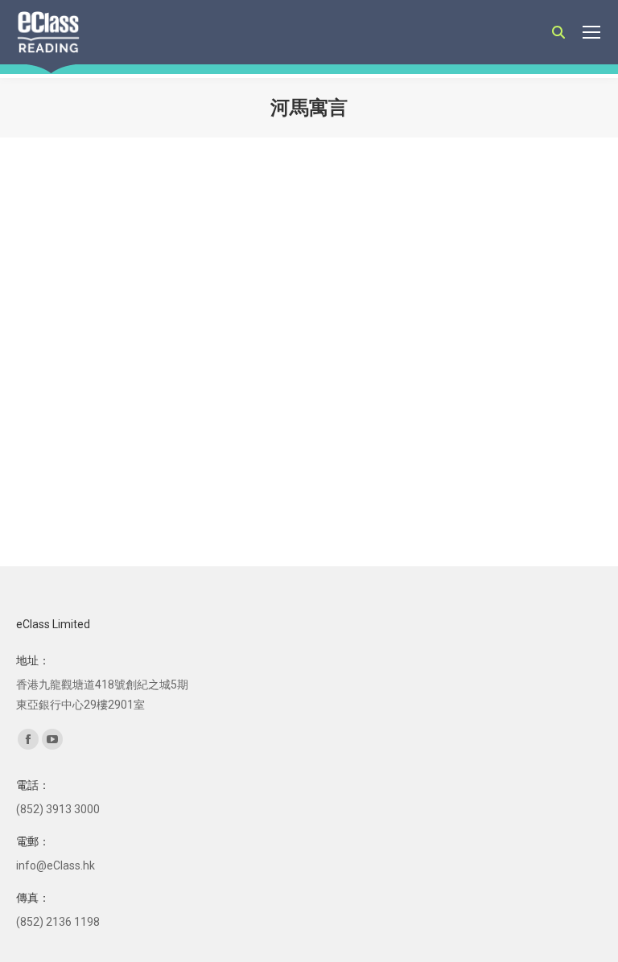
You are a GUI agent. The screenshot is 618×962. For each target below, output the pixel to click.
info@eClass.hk (55, 865)
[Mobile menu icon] (591, 32)
